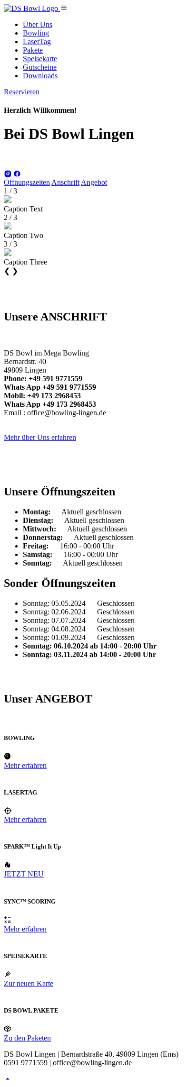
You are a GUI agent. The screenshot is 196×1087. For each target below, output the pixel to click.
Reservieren (21, 92)
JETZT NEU (24, 874)
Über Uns (37, 24)
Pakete (33, 50)
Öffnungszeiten (27, 182)
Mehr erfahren (25, 765)
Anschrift (65, 182)
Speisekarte (40, 59)
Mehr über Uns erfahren (40, 437)
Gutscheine (40, 67)
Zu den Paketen (27, 1038)
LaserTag (37, 41)
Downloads (40, 76)
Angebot (94, 182)
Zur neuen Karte (28, 983)
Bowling (36, 33)
